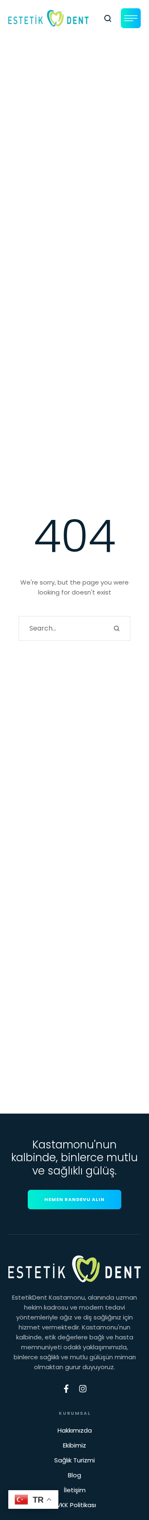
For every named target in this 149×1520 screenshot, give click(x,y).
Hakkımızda (75, 1430)
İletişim (75, 1490)
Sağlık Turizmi (74, 1460)
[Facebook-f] (66, 1389)
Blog (74, 1475)
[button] (108, 18)
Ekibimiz (74, 1445)
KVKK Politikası (74, 1505)
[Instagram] (83, 1389)
